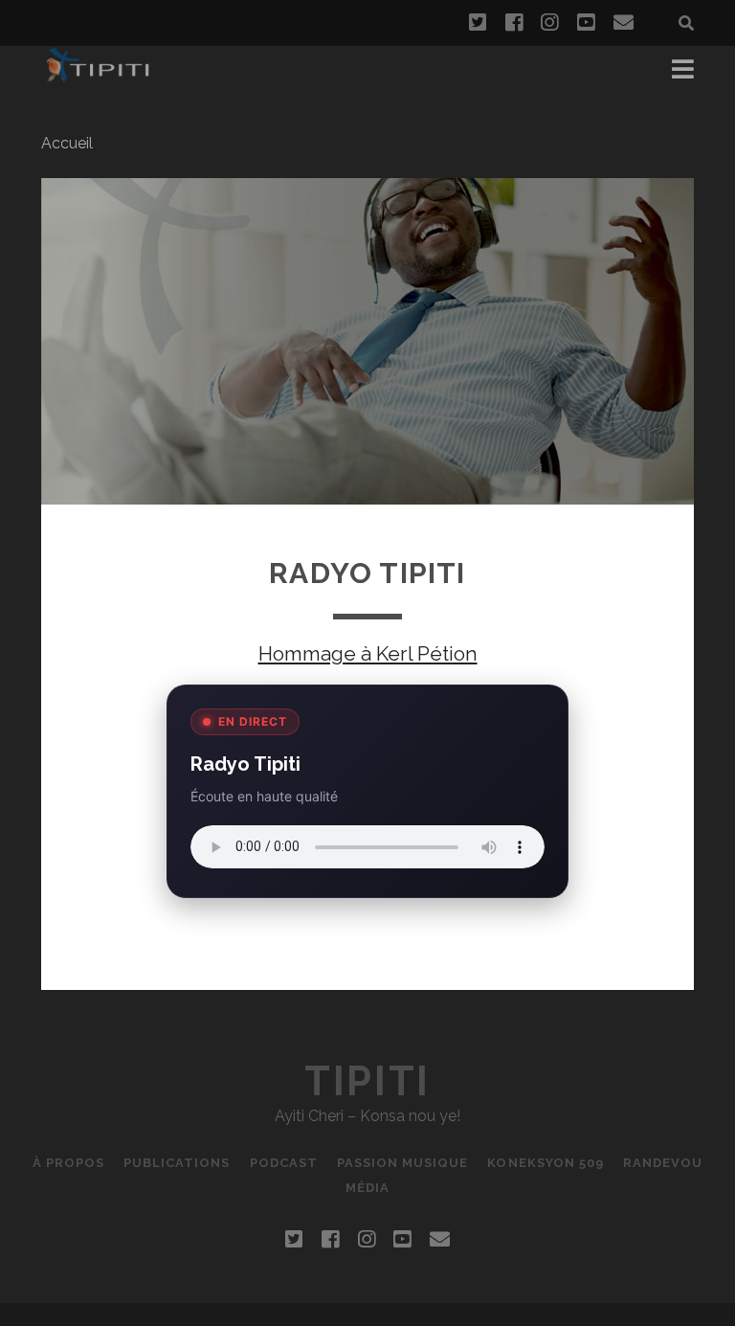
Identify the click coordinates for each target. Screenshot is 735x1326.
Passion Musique (403, 1163)
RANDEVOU (662, 1163)
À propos (68, 1163)
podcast (284, 1163)
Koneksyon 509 (545, 1163)
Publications (177, 1163)
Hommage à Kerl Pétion (368, 653)
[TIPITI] (97, 74)
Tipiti (367, 1081)
